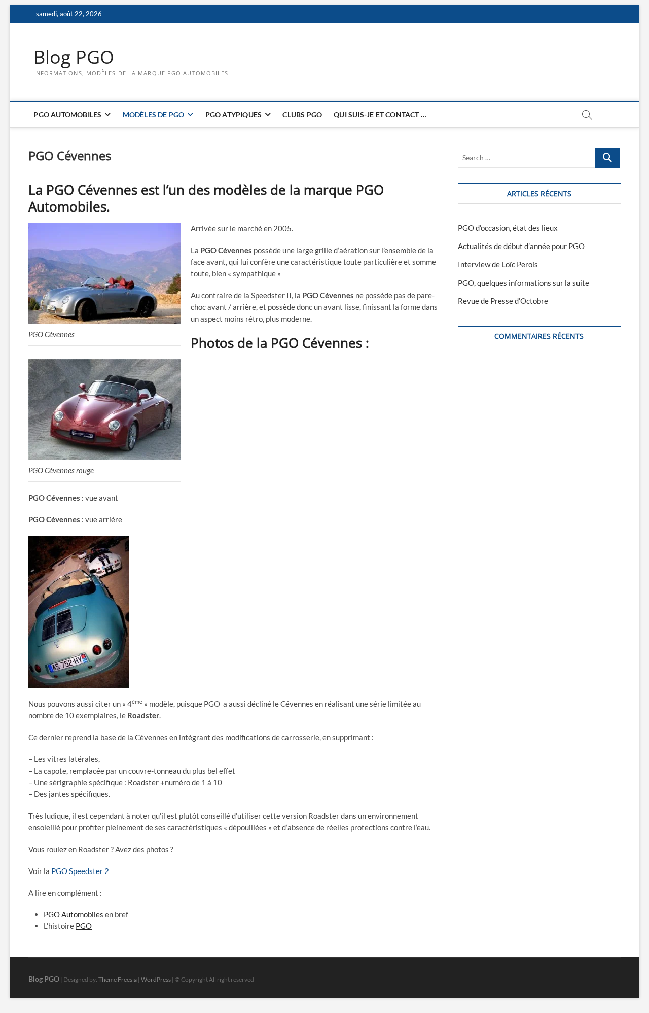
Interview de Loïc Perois (498, 264)
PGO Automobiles (67, 114)
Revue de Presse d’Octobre (503, 300)
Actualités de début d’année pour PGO (521, 246)
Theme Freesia (117, 979)
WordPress (156, 979)
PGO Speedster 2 (80, 871)
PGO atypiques (233, 114)
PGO (84, 925)
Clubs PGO (302, 114)
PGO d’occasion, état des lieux (508, 227)
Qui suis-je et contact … (380, 114)
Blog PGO (73, 57)
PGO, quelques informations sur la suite (523, 282)
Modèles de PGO (154, 114)
